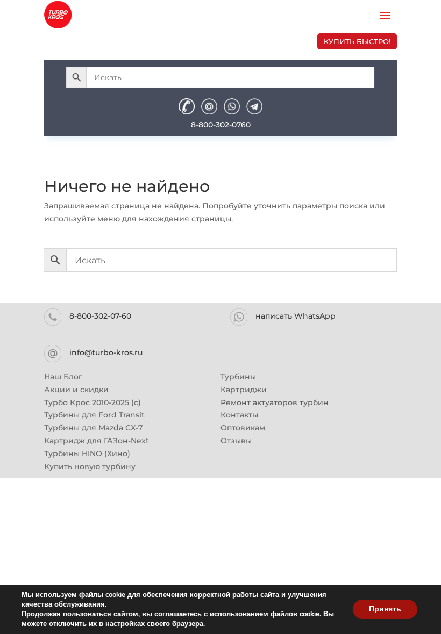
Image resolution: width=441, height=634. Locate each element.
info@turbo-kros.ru (106, 352)
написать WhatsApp (295, 316)
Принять (385, 609)
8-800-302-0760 (221, 124)
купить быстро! (357, 41)
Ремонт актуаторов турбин (274, 402)
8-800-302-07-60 (100, 316)
